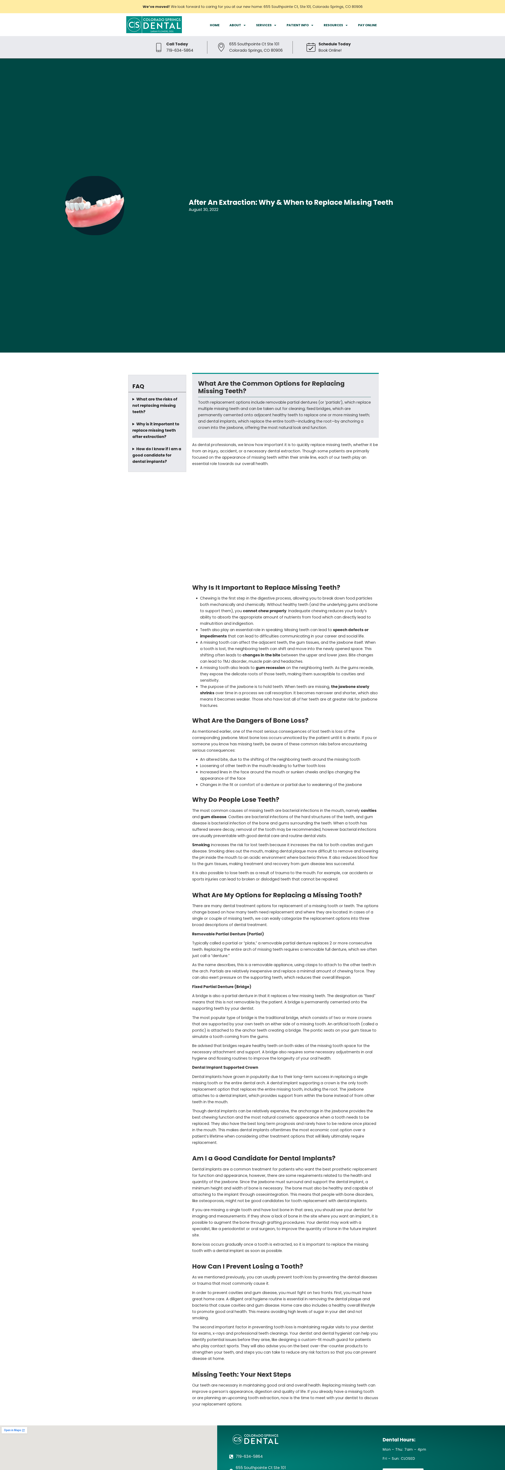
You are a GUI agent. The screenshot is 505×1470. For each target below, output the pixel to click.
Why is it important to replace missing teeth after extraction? (155, 430)
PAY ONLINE (367, 25)
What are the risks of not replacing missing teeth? (154, 406)
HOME (215, 25)
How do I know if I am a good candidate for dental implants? (156, 455)
